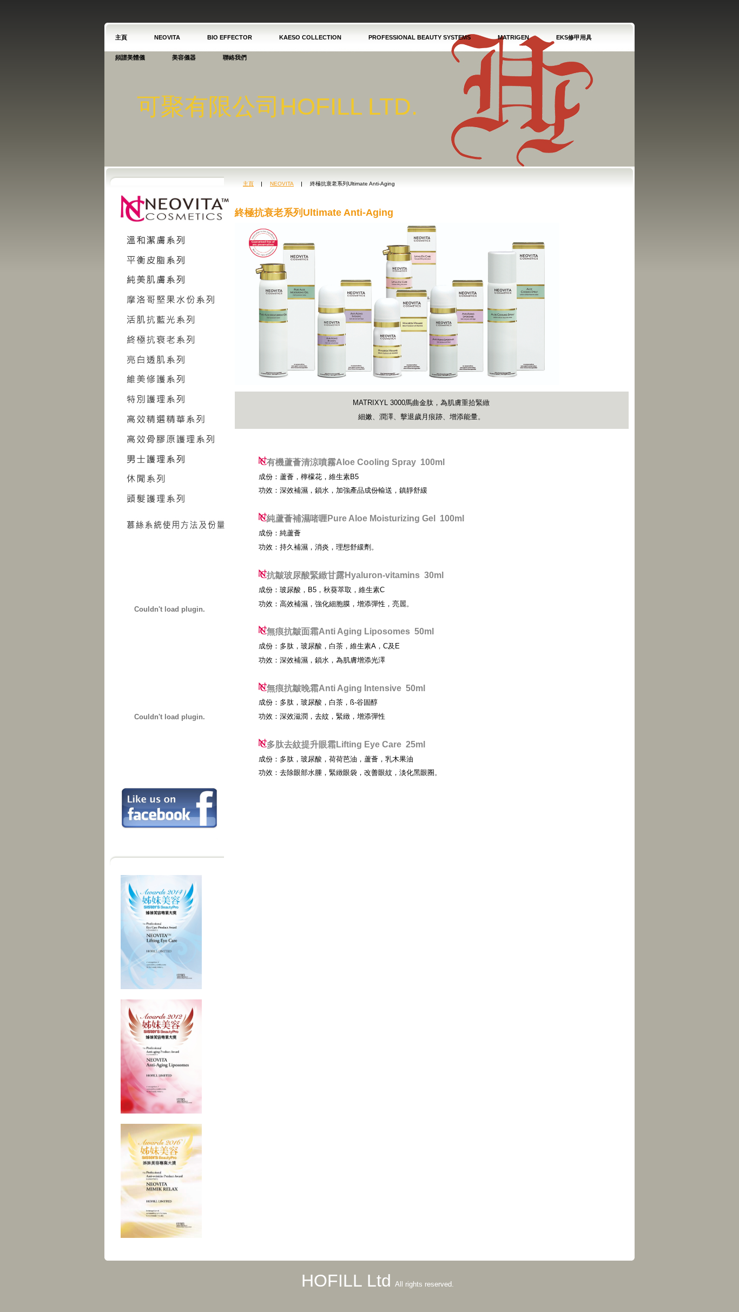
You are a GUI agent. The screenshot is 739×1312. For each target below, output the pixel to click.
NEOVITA (167, 37)
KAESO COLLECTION (310, 37)
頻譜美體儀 (130, 57)
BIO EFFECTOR (229, 37)
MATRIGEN (513, 37)
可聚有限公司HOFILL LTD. (277, 106)
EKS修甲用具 (574, 37)
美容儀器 (184, 57)
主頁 (121, 37)
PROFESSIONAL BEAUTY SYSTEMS (419, 37)
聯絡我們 (235, 57)
